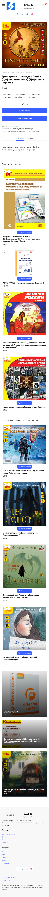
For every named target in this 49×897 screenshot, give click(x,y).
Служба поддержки (9, 877)
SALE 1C (29, 5)
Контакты (5, 843)
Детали (30, 138)
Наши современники (14, 131)
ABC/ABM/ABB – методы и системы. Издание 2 (23, 283)
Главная (4, 72)
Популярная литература (24, 72)
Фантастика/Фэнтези (31, 131)
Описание (20, 138)
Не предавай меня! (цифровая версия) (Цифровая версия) (20, 658)
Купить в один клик (24, 118)
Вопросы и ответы (8, 834)
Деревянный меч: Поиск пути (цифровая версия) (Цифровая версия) (21, 596)
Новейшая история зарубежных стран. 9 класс (24, 407)
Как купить (5, 837)
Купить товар (24, 111)
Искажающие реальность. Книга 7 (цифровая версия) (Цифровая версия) (23, 472)
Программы (6, 863)
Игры (3, 852)
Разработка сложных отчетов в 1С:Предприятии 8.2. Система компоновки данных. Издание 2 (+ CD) (21, 239)
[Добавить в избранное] (23, 104)
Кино (4, 855)
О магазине (6, 840)
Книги (12, 72)
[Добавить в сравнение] (27, 104)
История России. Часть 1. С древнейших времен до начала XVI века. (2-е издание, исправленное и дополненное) (24, 345)
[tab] (20, 138)
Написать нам (7, 880)
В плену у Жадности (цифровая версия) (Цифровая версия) (20, 534)
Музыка (4, 860)
